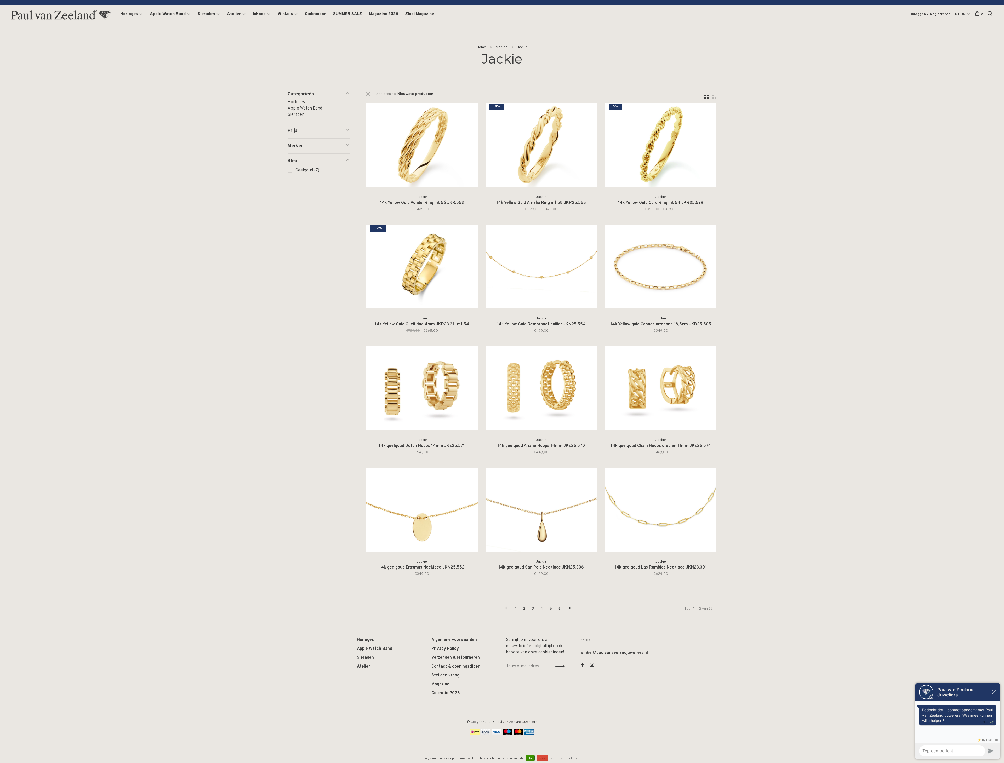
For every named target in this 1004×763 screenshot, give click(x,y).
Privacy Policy (445, 648)
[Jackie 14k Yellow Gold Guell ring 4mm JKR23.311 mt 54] (422, 268)
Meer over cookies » (564, 758)
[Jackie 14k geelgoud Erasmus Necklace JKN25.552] (422, 511)
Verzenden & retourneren (455, 657)
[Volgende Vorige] (569, 608)
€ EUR (961, 14)
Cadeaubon (315, 14)
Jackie (522, 47)
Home (481, 47)
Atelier (234, 14)
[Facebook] (582, 665)
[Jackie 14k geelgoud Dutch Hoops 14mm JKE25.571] (422, 389)
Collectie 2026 (445, 693)
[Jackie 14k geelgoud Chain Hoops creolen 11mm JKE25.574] (660, 389)
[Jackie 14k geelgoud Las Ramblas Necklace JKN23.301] (660, 511)
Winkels (285, 14)
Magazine (440, 684)
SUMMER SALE (347, 14)
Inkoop (259, 14)
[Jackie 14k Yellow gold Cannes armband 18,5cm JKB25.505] (660, 268)
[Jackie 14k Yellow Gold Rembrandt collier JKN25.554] (541, 268)
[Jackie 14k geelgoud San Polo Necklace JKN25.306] (541, 511)
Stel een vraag (445, 675)
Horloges (129, 14)
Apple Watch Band (168, 14)
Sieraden (206, 14)
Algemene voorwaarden (454, 639)
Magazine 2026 (383, 14)
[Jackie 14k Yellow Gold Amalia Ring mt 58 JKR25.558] (541, 146)
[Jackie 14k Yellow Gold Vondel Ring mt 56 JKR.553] (422, 146)
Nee (542, 758)
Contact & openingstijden (455, 666)
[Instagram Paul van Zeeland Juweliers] (592, 665)
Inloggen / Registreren (930, 14)
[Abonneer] (558, 666)
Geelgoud (307, 170)
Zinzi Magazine (419, 14)
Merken (501, 47)
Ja (530, 758)
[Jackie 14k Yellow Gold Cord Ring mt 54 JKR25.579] (660, 146)
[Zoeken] (991, 14)
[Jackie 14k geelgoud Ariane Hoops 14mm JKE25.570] (541, 389)
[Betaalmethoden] (475, 733)
